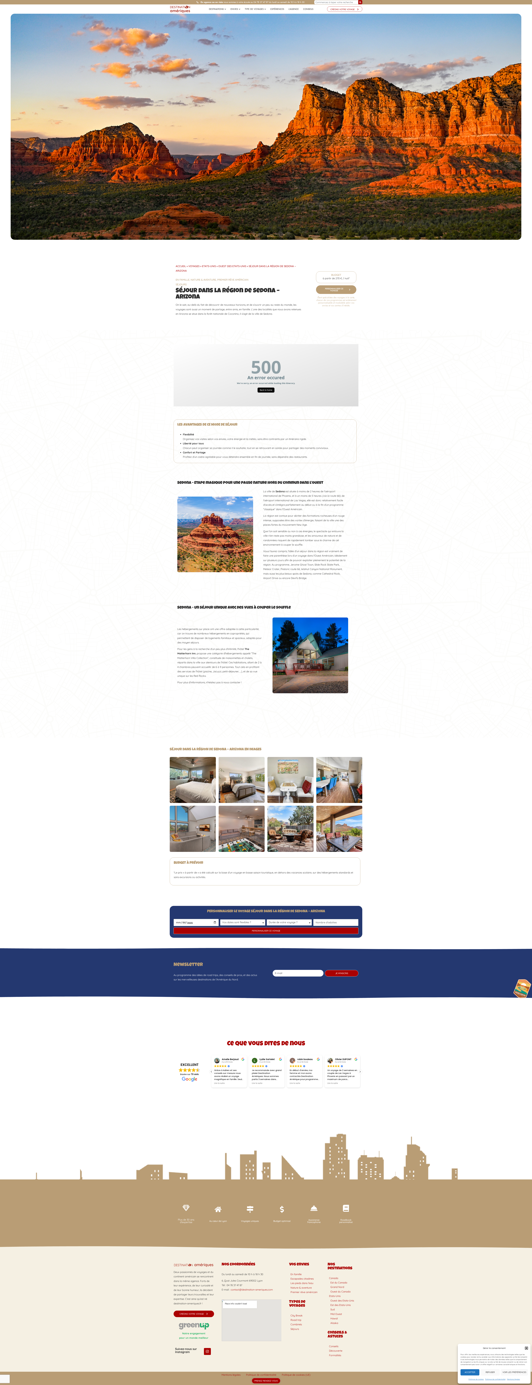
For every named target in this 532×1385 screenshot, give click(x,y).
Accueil (181, 266)
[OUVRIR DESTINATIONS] (225, 9)
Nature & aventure (203, 279)
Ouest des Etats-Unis (232, 266)
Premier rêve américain (232, 279)
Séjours (181, 284)
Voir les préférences (514, 1372)
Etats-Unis (209, 266)
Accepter (470, 1372)
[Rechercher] (360, 2)
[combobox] (336, 2)
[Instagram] (207, 1351)
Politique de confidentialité (495, 1379)
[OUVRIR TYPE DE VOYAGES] (265, 9)
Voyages (194, 266)
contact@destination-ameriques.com (252, 1289)
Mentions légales (513, 1379)
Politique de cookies (476, 1379)
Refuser (490, 1372)
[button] (526, 1348)
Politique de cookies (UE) (296, 1374)
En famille (182, 279)
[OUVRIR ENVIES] (239, 9)
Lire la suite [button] (219, 1083)
